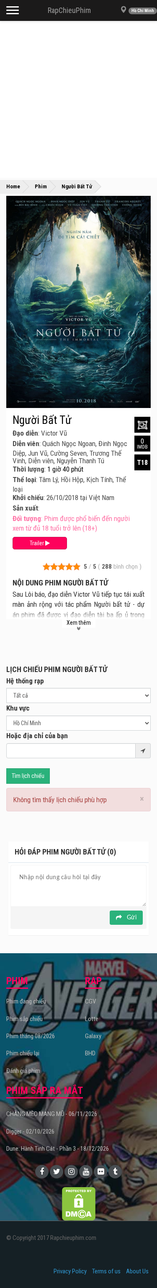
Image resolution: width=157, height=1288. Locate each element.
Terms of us (106, 1271)
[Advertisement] (78, 99)
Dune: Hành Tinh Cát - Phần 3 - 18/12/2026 (57, 1148)
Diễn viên (26, 443)
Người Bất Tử (42, 420)
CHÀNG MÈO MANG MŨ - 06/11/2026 (51, 1114)
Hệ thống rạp (25, 681)
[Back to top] (137, 1264)
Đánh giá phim (23, 1071)
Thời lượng (28, 469)
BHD (90, 1053)
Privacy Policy (70, 1271)
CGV (90, 1001)
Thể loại (24, 479)
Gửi (130, 918)
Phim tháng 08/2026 (30, 1036)
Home (13, 186)
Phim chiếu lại (22, 1053)
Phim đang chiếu (26, 1001)
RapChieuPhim (69, 10)
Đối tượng (27, 518)
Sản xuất (25, 508)
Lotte (91, 1019)
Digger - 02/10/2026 (30, 1131)
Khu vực (18, 708)
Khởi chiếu (28, 497)
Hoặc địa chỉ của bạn (37, 735)
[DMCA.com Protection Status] (78, 1203)
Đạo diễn (25, 433)
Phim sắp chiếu (24, 1019)
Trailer (37, 543)
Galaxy (93, 1036)
